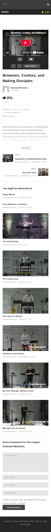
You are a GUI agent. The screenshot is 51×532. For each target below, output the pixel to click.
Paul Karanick (25, 110)
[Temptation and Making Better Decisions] (25, 161)
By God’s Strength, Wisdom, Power (18, 391)
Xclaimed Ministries (19, 88)
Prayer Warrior (9, 194)
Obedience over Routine (13, 354)
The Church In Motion (12, 316)
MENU (6, 12)
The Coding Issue (10, 279)
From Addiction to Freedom (15, 204)
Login (47, 12)
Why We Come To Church (14, 428)
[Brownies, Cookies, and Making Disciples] (25, 226)
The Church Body (10, 241)
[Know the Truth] (25, 175)
